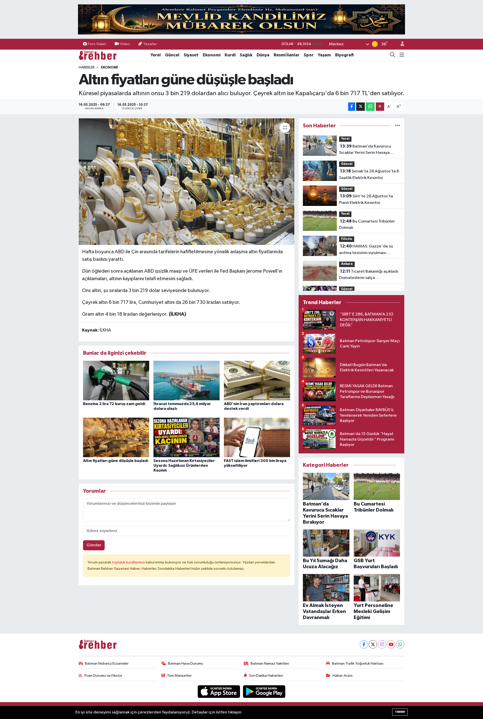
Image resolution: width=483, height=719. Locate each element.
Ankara (347, 264)
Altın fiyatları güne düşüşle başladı (115, 461)
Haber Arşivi (342, 675)
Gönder (94, 545)
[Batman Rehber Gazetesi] (97, 55)
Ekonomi (211, 55)
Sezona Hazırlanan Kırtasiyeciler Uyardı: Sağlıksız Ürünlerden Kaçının (184, 465)
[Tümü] (397, 126)
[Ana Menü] (401, 55)
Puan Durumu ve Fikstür (103, 675)
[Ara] (392, 55)
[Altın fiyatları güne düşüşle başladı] (186, 181)
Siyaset (191, 55)
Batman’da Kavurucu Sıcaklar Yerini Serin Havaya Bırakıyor (365, 150)
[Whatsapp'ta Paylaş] (370, 106)
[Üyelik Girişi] (400, 44)
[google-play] (264, 691)
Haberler (87, 67)
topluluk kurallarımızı (129, 562)
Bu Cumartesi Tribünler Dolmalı (367, 224)
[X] (373, 644)
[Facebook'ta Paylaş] (351, 106)
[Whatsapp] (400, 644)
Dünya (263, 55)
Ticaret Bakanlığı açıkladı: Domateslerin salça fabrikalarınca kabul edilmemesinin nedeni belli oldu (369, 275)
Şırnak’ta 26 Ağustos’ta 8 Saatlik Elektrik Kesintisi (369, 174)
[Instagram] (382, 644)
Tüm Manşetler (179, 675)
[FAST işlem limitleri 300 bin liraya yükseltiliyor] (257, 437)
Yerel (155, 55)
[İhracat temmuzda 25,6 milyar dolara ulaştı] (186, 380)
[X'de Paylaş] (360, 106)
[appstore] (219, 691)
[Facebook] (364, 644)
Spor (308, 55)
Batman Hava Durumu (185, 663)
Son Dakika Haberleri (266, 675)
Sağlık (246, 55)
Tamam (400, 711)
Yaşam (324, 55)
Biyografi (344, 55)
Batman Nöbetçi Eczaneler (107, 663)
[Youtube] (391, 644)
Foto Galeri (97, 44)
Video (125, 44)
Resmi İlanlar (286, 55)
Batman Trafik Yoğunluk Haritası (357, 663)
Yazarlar (150, 44)
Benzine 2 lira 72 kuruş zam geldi (114, 404)
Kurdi (230, 55)
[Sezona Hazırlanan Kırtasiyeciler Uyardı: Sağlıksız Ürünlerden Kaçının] (186, 437)
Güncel (172, 55)
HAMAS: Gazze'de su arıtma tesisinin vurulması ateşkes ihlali (366, 250)
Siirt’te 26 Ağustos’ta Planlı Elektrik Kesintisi (366, 199)
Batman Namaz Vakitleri (270, 663)
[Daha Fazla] (380, 106)
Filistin (346, 239)
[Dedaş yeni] (241, 19)
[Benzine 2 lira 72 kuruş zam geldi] (116, 380)
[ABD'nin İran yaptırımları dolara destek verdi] (257, 380)
